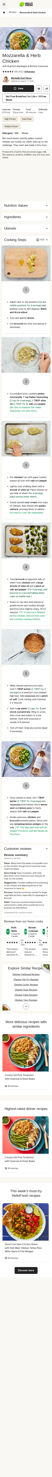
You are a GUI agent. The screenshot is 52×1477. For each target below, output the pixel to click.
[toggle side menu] (4, 4)
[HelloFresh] (26, 4)
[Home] (4, 12)
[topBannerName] (26, 21)
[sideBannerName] (26, 180)
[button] (26, 217)
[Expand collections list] (26, 1006)
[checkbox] (3, 72)
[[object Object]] (39, 89)
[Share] (47, 89)
